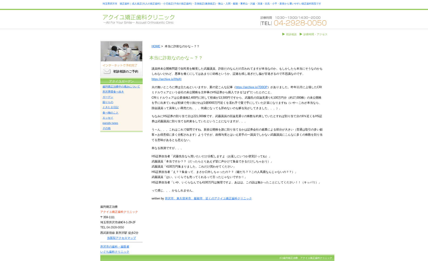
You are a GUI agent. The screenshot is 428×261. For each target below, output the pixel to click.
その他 (107, 128)
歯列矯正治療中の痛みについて (121, 86)
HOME (156, 46)
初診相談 (291, 34)
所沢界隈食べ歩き (113, 91)
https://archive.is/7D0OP (252, 87)
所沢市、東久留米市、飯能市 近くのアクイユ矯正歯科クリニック (208, 198)
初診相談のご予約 (125, 71)
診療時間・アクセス (315, 34)
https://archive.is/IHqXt (166, 79)
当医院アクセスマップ (121, 238)
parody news (110, 123)
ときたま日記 (111, 107)
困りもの (108, 102)
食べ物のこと (111, 112)
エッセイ (108, 117)
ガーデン (108, 97)
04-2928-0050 (115, 227)
